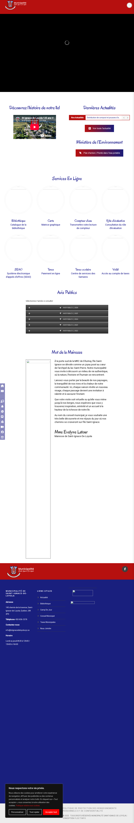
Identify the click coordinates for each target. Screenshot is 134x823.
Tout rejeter (34, 812)
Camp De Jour (46, 610)
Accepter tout (51, 812)
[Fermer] (60, 786)
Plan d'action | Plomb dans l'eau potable (101, 153)
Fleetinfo (80, 818)
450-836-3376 (21, 619)
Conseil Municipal (47, 616)
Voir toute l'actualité (102, 128)
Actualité (44, 597)
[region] (34, 801)
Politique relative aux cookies (28, 805)
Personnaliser (17, 812)
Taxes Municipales (47, 622)
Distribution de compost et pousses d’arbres (103, 118)
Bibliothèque (45, 604)
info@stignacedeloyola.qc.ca (17, 630)
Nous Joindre (45, 628)
